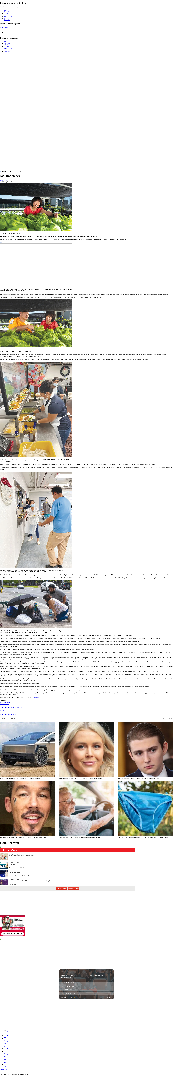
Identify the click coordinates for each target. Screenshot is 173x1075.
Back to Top (3, 1069)
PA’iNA (6, 13)
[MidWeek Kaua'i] (5, 27)
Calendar (6, 15)
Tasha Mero (3, 180)
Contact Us (7, 20)
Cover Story (7, 12)
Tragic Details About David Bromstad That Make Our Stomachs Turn (23, 837)
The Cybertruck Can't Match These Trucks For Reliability (20, 778)
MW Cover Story (5, 702)
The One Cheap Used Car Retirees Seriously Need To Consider (80, 837)
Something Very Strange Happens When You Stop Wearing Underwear (143, 837)
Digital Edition (8, 16)
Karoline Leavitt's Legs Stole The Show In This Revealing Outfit (80, 778)
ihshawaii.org (36, 697)
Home (5, 10)
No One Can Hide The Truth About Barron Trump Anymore (138, 778)
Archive (6, 18)
